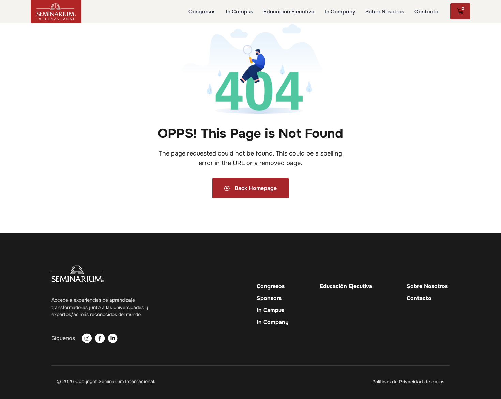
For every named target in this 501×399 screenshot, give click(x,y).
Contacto (419, 298)
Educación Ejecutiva (346, 286)
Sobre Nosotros (427, 286)
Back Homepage (255, 188)
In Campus (270, 310)
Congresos (271, 286)
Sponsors (269, 298)
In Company (273, 322)
